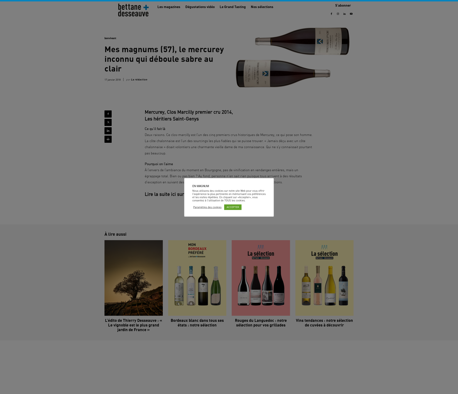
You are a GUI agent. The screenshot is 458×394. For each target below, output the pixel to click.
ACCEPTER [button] (233, 207)
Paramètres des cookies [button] (207, 207)
